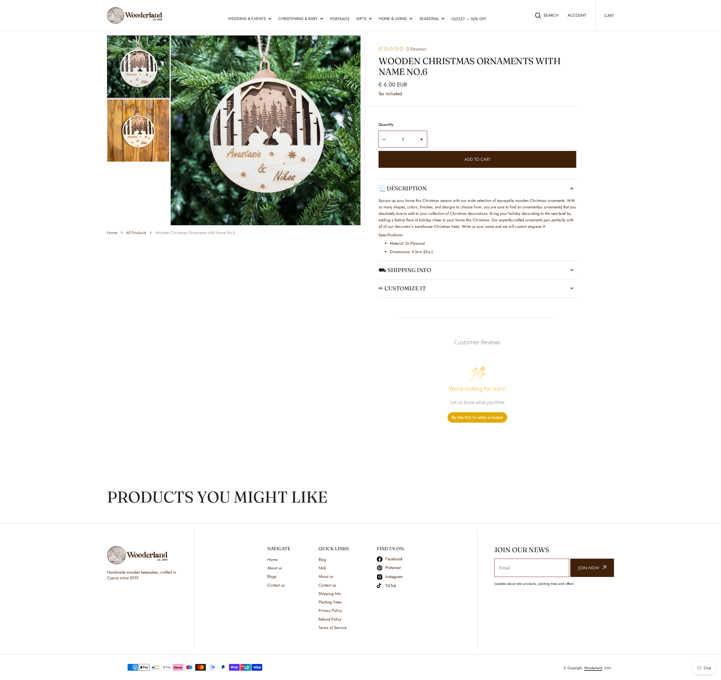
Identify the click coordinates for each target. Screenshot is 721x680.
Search (551, 15)
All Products (136, 232)
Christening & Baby (298, 18)
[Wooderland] (136, 15)
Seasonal (429, 18)
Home (112, 232)
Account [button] (577, 15)
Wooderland (593, 667)
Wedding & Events (247, 18)
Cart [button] (609, 15)
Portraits (340, 19)
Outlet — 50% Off (468, 19)
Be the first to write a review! (477, 417)
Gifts (361, 18)
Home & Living (393, 18)
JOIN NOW (588, 568)
